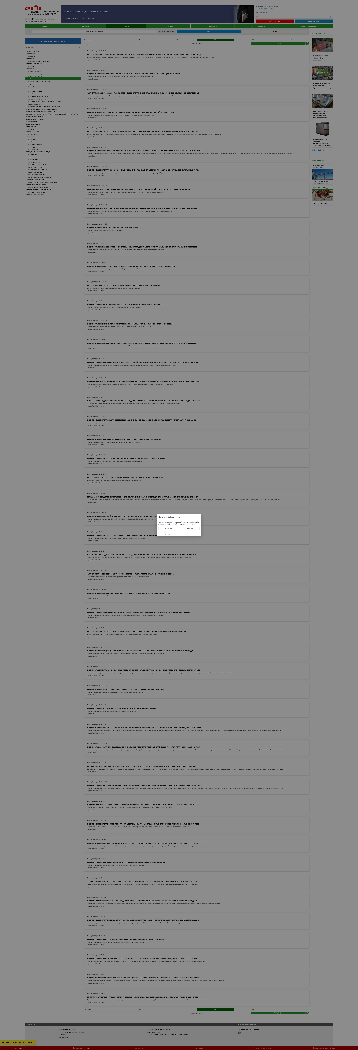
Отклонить (190, 528)
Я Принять (168, 528)
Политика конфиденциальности (187, 534)
